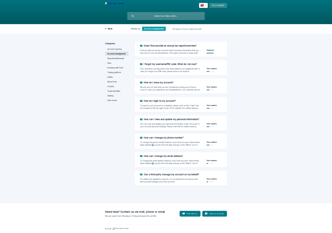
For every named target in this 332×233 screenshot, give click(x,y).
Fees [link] (109, 63)
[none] (114, 5)
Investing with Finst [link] (115, 68)
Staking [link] (110, 96)
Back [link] (110, 28)
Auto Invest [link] (112, 100)
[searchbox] (166, 16)
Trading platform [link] (114, 72)
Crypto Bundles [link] (113, 91)
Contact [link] (110, 86)
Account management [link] (116, 54)
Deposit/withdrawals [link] (115, 58)
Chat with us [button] (192, 214)
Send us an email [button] (216, 214)
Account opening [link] (114, 49)
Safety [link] (110, 77)
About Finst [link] (112, 82)
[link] (181, 49)
